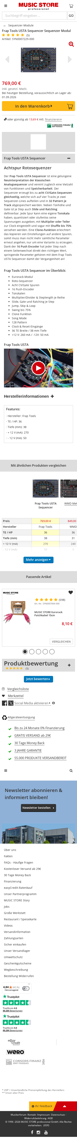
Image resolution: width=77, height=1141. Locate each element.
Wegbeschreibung (16, 970)
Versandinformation (17, 932)
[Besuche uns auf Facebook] (32, 1132)
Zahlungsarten (13, 938)
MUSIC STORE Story (17, 900)
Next (69, 59)
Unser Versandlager (17, 951)
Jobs (6, 906)
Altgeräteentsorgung (21, 717)
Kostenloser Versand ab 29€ (22, 869)
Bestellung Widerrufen (19, 976)
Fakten (8, 856)
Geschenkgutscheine (17, 963)
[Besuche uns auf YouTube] (46, 1132)
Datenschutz (58, 1114)
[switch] (25, 988)
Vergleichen (61, 641)
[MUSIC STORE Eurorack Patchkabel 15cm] (17, 613)
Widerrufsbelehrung (35, 1118)
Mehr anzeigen (37, 559)
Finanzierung (12, 881)
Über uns (10, 850)
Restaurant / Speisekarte (20, 919)
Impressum (43, 1114)
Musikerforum (18, 1114)
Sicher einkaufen (15, 944)
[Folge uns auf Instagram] (38, 1132)
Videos (8, 925)
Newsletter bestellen (37, 808)
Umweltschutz (13, 957)
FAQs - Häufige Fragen (18, 862)
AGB (50, 1118)
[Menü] (29, 985)
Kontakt (32, 1114)
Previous (8, 59)
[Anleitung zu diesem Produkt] (38, 142)
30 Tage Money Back (17, 875)
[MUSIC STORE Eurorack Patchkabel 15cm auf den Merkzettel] (71, 592)
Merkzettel (15, 696)
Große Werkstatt (14, 913)
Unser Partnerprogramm (20, 894)
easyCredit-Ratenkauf (18, 888)
